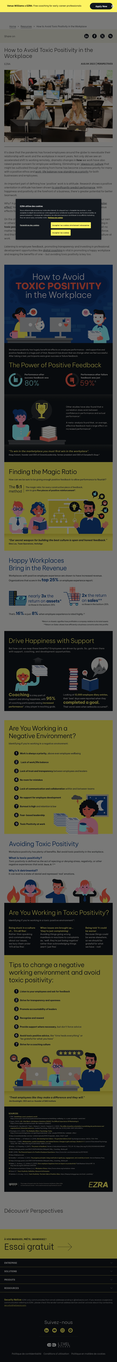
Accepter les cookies (60, 232)
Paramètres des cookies (29, 225)
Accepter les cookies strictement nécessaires (70, 225)
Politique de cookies (55, 217)
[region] (58, 219)
